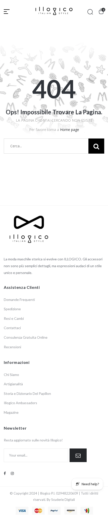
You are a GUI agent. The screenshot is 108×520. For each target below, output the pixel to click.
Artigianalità (13, 384)
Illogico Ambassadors (20, 403)
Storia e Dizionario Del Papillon (27, 393)
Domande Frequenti (19, 299)
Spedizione (12, 309)
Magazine (11, 412)
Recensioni (12, 347)
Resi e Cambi (14, 318)
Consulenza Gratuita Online (25, 337)
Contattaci (12, 328)
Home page (69, 129)
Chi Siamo (11, 374)
